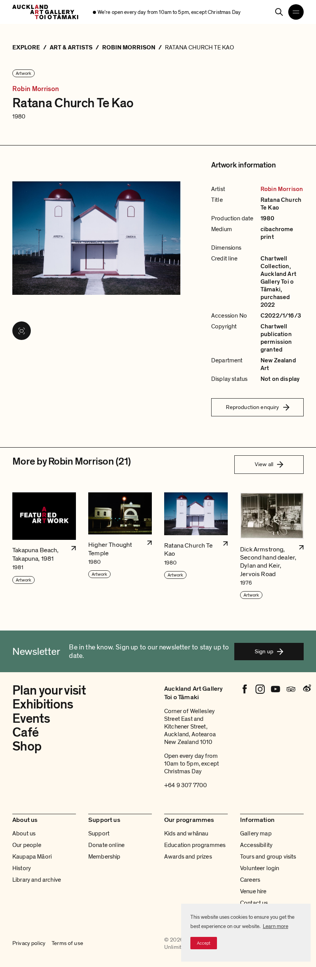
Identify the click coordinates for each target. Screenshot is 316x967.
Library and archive (36, 880)
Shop (26, 746)
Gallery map (256, 833)
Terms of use (67, 943)
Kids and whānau (186, 833)
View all (264, 464)
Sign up (264, 651)
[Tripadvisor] (291, 689)
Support (98, 833)
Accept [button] (203, 943)
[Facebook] (244, 689)
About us (23, 833)
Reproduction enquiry (252, 407)
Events (31, 718)
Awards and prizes (188, 856)
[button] (44, 546)
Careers (250, 880)
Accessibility (256, 845)
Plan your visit (49, 690)
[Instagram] (260, 689)
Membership (104, 856)
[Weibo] (306, 689)
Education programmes (194, 845)
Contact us (254, 903)
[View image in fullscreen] (21, 330)
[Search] (279, 12)
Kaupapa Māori (32, 856)
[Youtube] (275, 689)
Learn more (275, 926)
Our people (27, 845)
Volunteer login (259, 868)
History (21, 868)
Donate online (106, 845)
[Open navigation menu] (296, 12)
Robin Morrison (35, 89)
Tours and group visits (268, 856)
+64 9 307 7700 (185, 785)
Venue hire (253, 891)
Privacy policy (28, 943)
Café (25, 732)
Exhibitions (42, 704)
